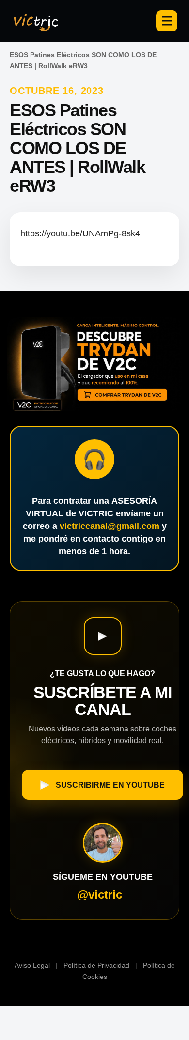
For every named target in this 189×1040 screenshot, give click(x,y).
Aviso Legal (32, 965)
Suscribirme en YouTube (110, 785)
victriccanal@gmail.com (109, 526)
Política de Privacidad (96, 965)
